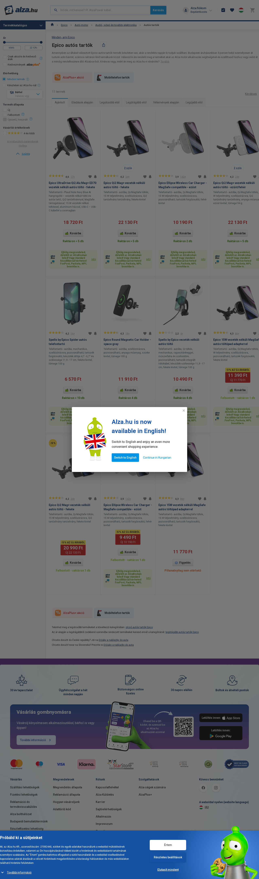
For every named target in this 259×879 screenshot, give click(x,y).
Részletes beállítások (168, 857)
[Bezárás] (184, 410)
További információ (19, 872)
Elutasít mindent (168, 869)
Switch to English (125, 457)
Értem (168, 845)
